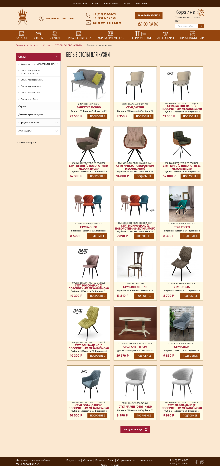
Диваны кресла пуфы (30, 114)
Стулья (22, 106)
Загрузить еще (133, 429)
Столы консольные (30, 92)
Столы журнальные (31, 86)
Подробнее (97, 116)
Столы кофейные (29, 99)
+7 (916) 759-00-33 (104, 14)
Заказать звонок (149, 15)
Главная (20, 45)
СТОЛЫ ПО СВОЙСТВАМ (68, 45)
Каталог (33, 45)
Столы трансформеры (32, 79)
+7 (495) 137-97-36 (104, 18)
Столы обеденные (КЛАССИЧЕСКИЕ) (30, 72)
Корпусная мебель (29, 122)
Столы (46, 45)
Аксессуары (25, 130)
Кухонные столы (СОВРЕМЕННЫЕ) (37, 64)
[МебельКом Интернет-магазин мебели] (22, 16)
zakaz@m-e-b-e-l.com (107, 23)
